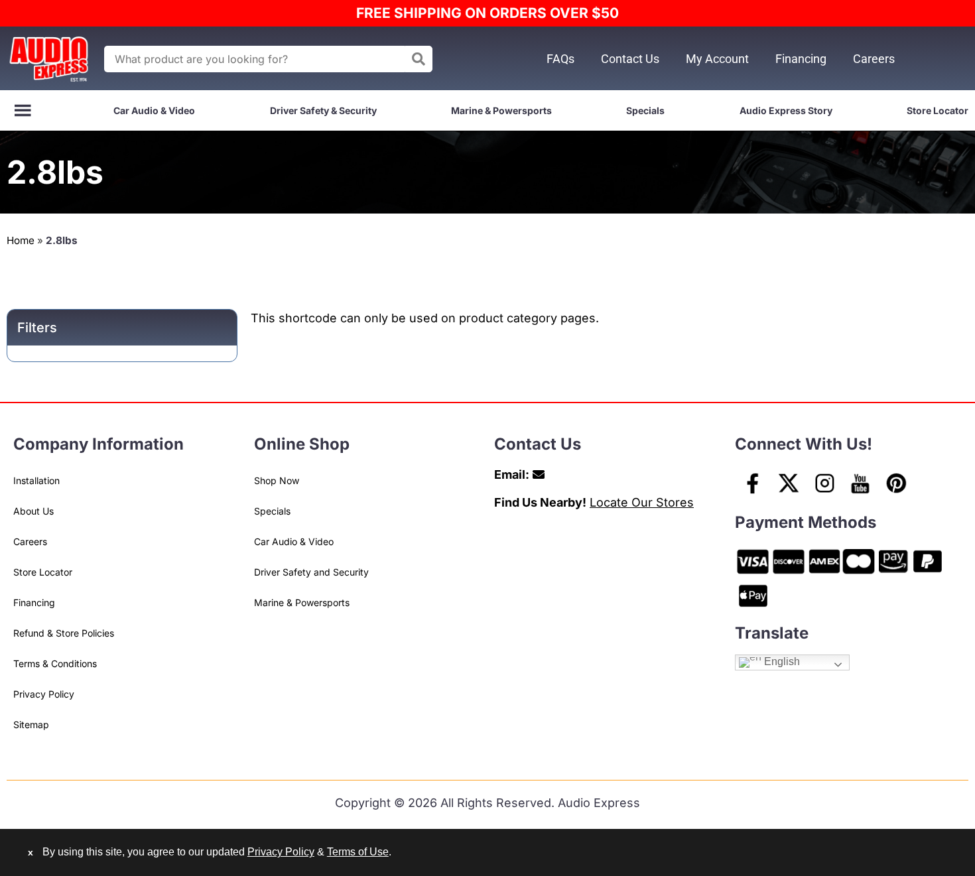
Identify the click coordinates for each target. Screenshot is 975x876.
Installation (36, 480)
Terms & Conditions (55, 663)
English (780, 661)
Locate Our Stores (642, 502)
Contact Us (630, 59)
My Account (717, 59)
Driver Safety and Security (311, 572)
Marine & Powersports (501, 110)
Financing (800, 59)
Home (20, 240)
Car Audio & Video (154, 110)
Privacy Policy (43, 694)
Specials (645, 110)
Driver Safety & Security (323, 110)
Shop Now (276, 480)
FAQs (560, 59)
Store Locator (937, 110)
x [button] (30, 852)
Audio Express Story (786, 110)
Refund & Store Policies (63, 633)
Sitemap (31, 724)
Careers (874, 59)
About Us (33, 511)
